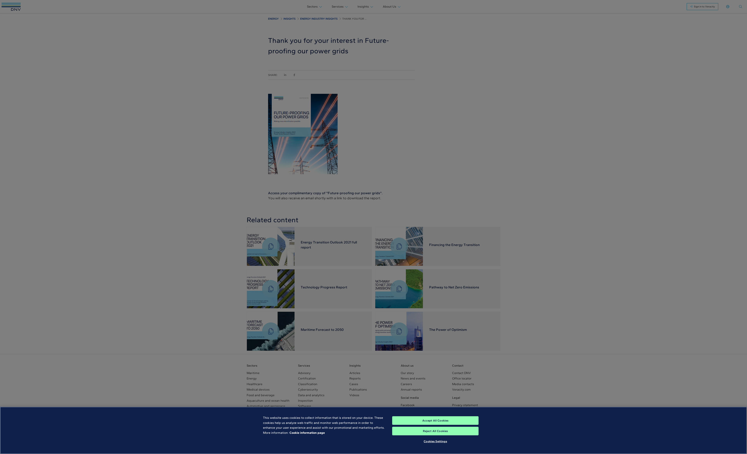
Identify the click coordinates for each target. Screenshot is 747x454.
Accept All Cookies (435, 420)
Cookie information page (307, 433)
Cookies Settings (435, 441)
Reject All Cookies (435, 431)
